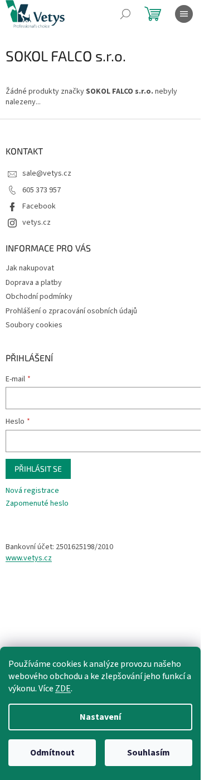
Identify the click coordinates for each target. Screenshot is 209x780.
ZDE (63, 688)
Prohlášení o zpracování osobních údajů (71, 311)
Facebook (39, 206)
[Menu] (184, 14)
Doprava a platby (34, 282)
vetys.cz (36, 222)
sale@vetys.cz (46, 173)
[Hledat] (125, 14)
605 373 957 (41, 190)
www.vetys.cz (29, 558)
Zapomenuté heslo (37, 503)
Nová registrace (32, 491)
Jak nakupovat (30, 268)
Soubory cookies (34, 325)
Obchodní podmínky (39, 296)
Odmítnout (52, 753)
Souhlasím (148, 753)
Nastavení (100, 717)
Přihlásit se (38, 468)
